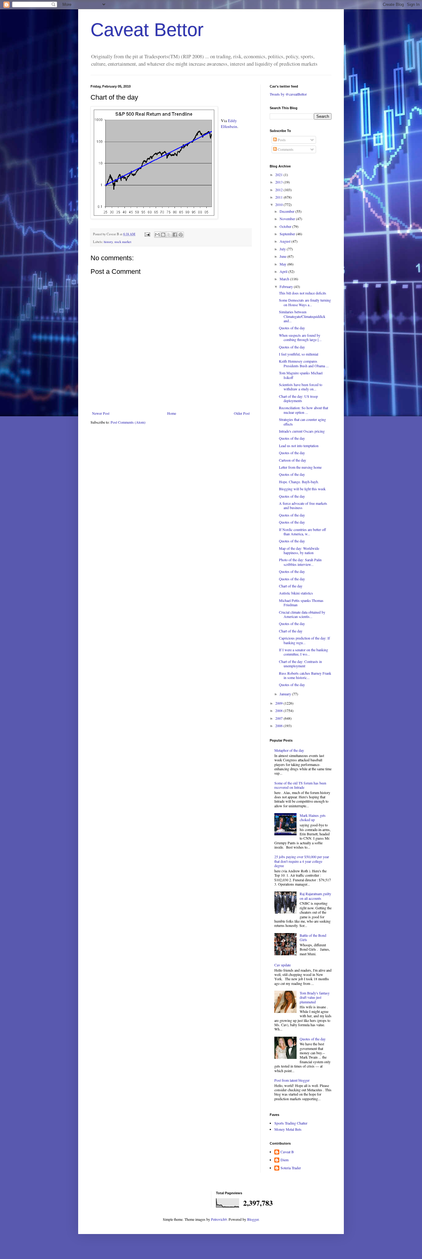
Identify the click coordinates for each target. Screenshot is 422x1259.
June (283, 256)
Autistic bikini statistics (296, 592)
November (288, 218)
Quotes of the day (292, 327)
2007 (279, 718)
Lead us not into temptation (299, 445)
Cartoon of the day (292, 460)
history (108, 242)
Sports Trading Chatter (290, 1123)
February (287, 286)
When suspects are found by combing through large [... (300, 337)
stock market (122, 242)
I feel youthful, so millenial (298, 354)
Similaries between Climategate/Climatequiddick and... (302, 316)
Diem (285, 1160)
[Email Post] (147, 234)
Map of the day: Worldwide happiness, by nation (299, 550)
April (284, 271)
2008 (279, 710)
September (288, 233)
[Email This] (157, 235)
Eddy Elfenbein (229, 123)
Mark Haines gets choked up (313, 817)
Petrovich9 (219, 1219)
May (283, 263)
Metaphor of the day (289, 750)
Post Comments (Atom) (128, 422)
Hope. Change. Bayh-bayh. (299, 481)
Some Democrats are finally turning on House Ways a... (305, 302)
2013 (279, 181)
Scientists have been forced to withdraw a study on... (300, 386)
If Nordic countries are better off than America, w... (302, 531)
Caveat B (287, 1152)
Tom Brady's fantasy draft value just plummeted (315, 997)
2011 (279, 197)
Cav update (282, 964)
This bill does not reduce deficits (302, 292)
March (285, 278)
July (283, 248)
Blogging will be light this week (302, 488)
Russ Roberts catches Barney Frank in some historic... (305, 675)
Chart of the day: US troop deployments (298, 398)
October (286, 226)
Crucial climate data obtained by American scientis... (302, 614)
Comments (285, 149)
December (287, 211)
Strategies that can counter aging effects (302, 421)
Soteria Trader (291, 1168)
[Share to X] (169, 235)
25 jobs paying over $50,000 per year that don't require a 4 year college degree (301, 861)
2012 (279, 189)
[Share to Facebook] (175, 235)
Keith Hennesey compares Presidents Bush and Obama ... (304, 363)
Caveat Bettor (147, 29)
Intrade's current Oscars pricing (302, 431)
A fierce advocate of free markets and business (303, 505)
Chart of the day (290, 585)
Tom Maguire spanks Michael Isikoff (301, 375)
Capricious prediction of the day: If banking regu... (304, 640)
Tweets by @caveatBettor (288, 94)
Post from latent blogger (292, 1080)
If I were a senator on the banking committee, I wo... (303, 651)
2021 (279, 174)
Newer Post (100, 413)
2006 (279, 725)
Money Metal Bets (288, 1129)
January (286, 693)
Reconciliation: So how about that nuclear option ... (303, 409)
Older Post (242, 413)
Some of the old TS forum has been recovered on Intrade (300, 785)
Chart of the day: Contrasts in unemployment (300, 663)
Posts (281, 139)
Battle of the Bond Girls (313, 937)
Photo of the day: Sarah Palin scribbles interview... (300, 561)
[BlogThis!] (163, 235)
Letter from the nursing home (300, 467)
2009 (279, 703)
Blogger (253, 1219)
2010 (279, 204)
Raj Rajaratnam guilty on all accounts (315, 895)
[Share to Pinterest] (181, 235)
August (285, 241)
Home (171, 413)
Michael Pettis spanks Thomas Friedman (301, 602)
